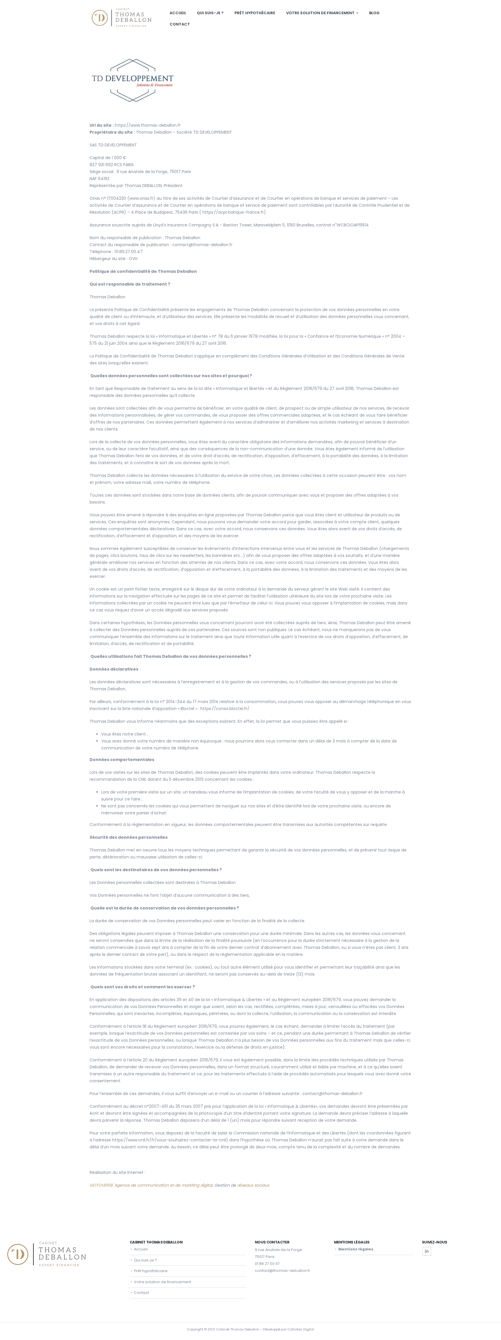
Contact (180, 24)
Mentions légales (355, 1249)
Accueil (178, 13)
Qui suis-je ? (210, 13)
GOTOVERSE (101, 1185)
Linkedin (426, 1251)
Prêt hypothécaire (255, 13)
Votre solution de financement (320, 13)
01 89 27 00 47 (267, 1263)
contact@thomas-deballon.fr (282, 1270)
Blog (374, 13)
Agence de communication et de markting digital (163, 1185)
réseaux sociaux (254, 1185)
